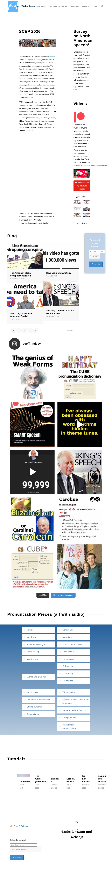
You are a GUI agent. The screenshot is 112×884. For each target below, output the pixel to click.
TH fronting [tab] (67, 673)
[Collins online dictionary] (79, 519)
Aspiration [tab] (67, 637)
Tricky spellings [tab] (69, 692)
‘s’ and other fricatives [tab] (72, 644)
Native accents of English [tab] (74, 710)
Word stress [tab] (32, 692)
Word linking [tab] (32, 659)
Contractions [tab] (33, 714)
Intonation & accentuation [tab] (38, 699)
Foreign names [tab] (69, 717)
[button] (84, 196)
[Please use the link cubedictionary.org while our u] (32, 566)
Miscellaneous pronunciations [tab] (69, 726)
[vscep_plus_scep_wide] (37, 43)
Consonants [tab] (68, 630)
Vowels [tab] (30, 630)
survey (85, 61)
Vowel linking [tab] (33, 651)
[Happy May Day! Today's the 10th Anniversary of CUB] (79, 377)
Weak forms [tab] (32, 637)
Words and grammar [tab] (36, 677)
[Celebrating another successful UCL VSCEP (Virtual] (79, 566)
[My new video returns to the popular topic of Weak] (32, 377)
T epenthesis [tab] (68, 659)
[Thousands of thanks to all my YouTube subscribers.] (32, 472)
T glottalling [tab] (67, 681)
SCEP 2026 (30, 31)
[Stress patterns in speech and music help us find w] (79, 424)
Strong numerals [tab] (34, 707)
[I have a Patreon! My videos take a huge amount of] (32, 424)
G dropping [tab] (67, 666)
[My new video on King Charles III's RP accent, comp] (79, 472)
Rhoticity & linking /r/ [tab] (36, 644)
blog (21, 826)
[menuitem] (23, 6)
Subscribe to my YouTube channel (83, 186)
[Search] (102, 6)
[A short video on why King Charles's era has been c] (32, 519)
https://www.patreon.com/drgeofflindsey (90, 166)
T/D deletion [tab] (68, 651)
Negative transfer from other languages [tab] (75, 701)
